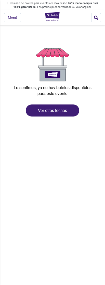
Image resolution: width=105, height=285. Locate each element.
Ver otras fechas (52, 110)
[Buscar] (96, 17)
